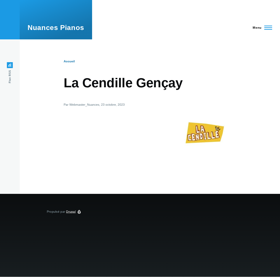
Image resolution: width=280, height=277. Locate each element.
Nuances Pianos (56, 28)
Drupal (71, 211)
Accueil (69, 61)
